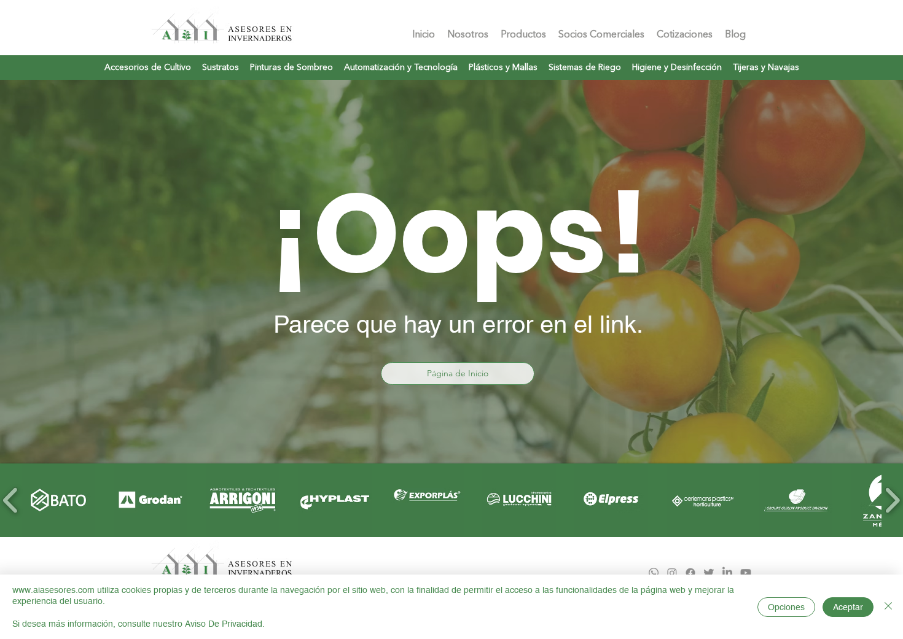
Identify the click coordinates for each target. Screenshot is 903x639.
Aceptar (848, 607)
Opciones (786, 607)
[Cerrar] (888, 606)
